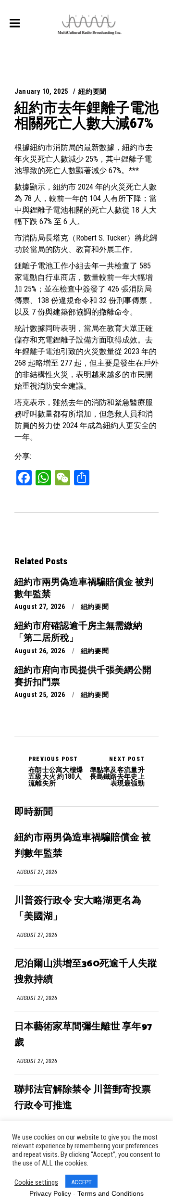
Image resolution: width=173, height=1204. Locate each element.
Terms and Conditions (110, 1193)
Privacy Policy (50, 1193)
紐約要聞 (92, 91)
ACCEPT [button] (81, 1182)
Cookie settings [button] (36, 1182)
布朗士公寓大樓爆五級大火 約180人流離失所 (55, 771)
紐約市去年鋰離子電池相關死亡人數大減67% (86, 115)
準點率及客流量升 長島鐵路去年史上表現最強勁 (117, 771)
